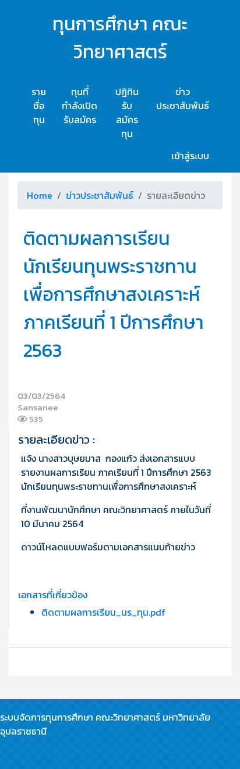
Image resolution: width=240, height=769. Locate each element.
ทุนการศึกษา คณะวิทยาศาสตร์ (120, 38)
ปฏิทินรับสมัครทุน (127, 113)
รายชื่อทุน (38, 106)
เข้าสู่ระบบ (190, 156)
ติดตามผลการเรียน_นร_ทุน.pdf (103, 612)
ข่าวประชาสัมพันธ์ (182, 99)
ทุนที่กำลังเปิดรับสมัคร (79, 106)
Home (39, 195)
